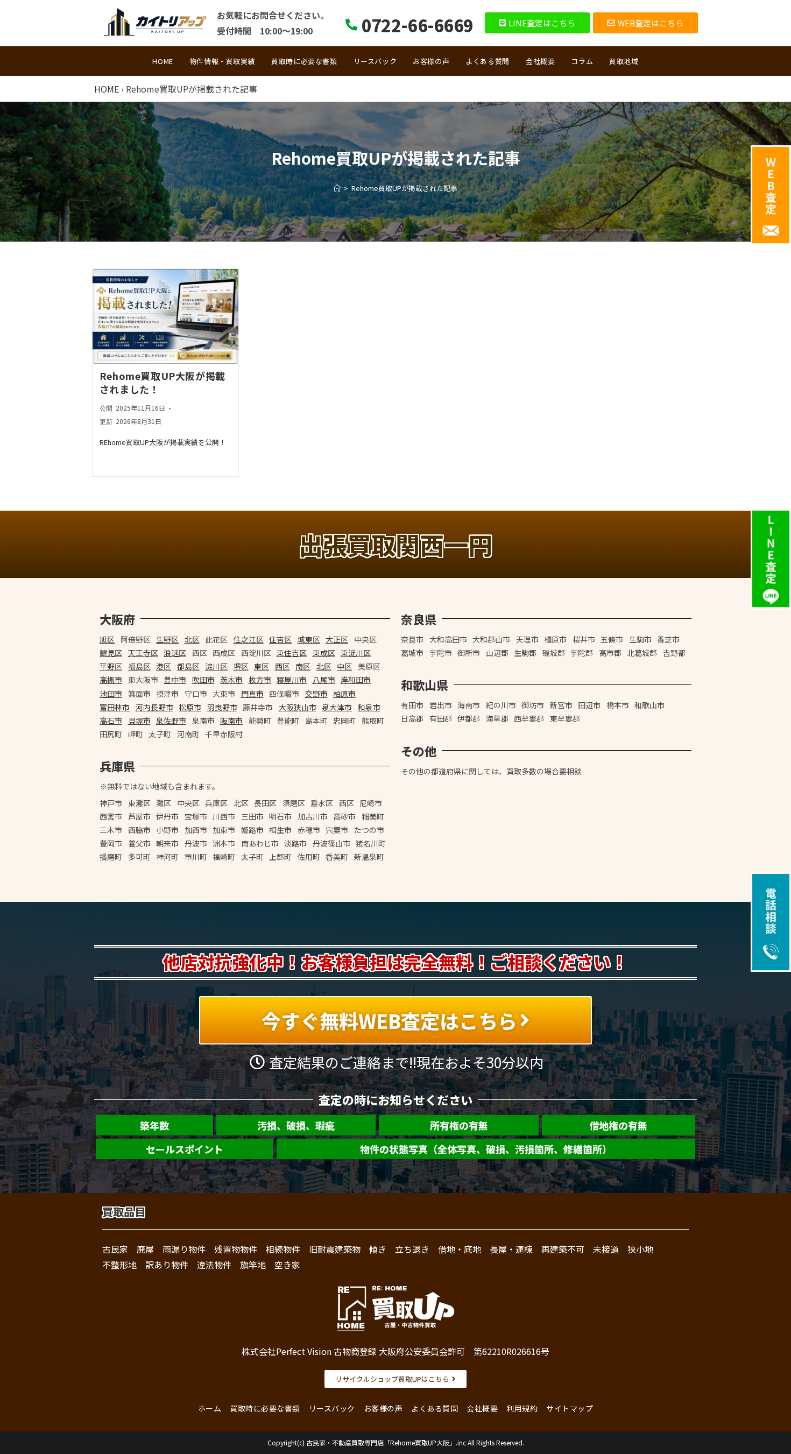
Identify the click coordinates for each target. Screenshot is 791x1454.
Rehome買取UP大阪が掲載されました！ (162, 382)
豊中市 (175, 679)
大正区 (337, 639)
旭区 (107, 639)
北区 (192, 639)
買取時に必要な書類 (265, 1408)
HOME (106, 88)
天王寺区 (143, 652)
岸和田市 (356, 679)
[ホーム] (337, 188)
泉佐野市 (171, 720)
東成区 (324, 652)
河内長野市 (154, 707)
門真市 (252, 693)
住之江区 (249, 639)
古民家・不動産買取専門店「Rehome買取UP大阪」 (381, 1442)
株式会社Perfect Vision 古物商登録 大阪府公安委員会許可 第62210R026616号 (395, 1351)
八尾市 (324, 679)
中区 (344, 666)
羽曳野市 (222, 707)
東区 (261, 666)
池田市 (111, 693)
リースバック (332, 1408)
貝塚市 (139, 720)
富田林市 (115, 707)
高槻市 (111, 679)
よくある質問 (434, 1408)
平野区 (111, 666)
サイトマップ (569, 1408)
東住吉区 (292, 652)
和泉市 (369, 707)
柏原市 (344, 693)
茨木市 (231, 679)
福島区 (139, 666)
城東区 (309, 639)
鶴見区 (111, 652)
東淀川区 (356, 652)
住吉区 (280, 639)
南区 (302, 666)
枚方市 (260, 679)
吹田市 (203, 679)
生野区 (167, 639)
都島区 (188, 666)
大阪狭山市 (297, 707)
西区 (282, 666)
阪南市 (231, 720)
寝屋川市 (292, 679)
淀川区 (216, 666)
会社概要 (482, 1408)
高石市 (111, 720)
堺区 (241, 666)
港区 (163, 666)
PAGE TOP (764, 1401)
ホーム (210, 1408)
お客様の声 (383, 1408)
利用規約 (522, 1408)
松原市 (190, 707)
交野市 (316, 693)
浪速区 (175, 652)
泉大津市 (337, 707)
